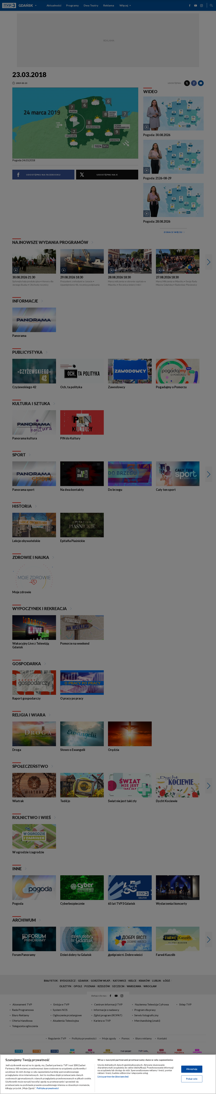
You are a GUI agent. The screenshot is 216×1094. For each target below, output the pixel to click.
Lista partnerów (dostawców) (113, 1076)
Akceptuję (191, 1069)
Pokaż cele (191, 1078)
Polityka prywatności (48, 1088)
